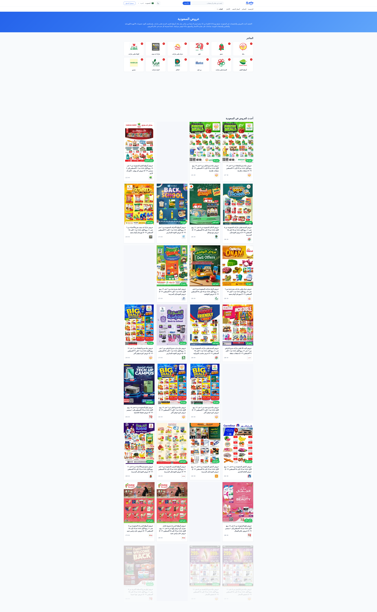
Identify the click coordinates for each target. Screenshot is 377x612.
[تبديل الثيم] (158, 3)
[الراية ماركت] (216, 298)
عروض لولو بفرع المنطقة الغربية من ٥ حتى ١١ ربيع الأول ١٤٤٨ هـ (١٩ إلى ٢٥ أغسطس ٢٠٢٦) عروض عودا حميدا (140, 590)
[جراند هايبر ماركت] (249, 298)
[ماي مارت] (183, 357)
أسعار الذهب (236, 9)
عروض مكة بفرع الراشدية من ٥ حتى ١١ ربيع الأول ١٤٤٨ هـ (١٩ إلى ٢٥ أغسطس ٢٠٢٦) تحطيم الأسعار (206, 590)
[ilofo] (249, 3)
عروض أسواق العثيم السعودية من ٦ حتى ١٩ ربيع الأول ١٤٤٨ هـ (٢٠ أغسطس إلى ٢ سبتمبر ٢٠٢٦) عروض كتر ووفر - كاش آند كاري (139, 169)
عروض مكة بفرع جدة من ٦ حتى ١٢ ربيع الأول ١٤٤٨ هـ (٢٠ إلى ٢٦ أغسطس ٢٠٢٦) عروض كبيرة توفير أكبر (205, 410)
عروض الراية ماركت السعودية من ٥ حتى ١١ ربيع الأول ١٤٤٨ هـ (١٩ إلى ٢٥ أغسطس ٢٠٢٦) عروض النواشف (205, 291)
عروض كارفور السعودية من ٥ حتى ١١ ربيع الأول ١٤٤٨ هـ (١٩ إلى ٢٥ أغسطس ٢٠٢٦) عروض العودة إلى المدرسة (205, 469)
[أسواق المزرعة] (183, 537)
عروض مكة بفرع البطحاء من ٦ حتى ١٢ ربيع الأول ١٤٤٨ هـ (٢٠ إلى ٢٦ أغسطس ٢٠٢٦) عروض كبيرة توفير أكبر (140, 350)
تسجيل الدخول (129, 3)
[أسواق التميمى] (183, 476)
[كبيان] (183, 298)
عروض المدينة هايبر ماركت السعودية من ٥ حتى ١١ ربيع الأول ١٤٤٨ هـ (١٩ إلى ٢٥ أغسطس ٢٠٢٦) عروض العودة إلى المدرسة (238, 231)
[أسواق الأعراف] (183, 237)
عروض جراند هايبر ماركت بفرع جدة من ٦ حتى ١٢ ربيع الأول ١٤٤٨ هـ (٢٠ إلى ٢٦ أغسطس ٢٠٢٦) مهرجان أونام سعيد (238, 291)
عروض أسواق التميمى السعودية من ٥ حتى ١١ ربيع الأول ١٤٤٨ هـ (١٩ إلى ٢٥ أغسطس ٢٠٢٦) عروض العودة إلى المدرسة (172, 469)
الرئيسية (250, 9)
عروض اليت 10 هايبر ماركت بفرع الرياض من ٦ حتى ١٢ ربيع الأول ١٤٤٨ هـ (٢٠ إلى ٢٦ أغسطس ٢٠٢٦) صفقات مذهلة (238, 350)
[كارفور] (249, 476)
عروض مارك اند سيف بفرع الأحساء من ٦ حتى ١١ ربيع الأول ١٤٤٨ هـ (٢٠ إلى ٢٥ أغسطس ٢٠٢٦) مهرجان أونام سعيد (139, 230)
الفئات (221, 9)
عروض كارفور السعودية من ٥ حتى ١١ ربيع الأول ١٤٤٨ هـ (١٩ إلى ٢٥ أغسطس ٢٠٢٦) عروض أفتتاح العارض (238, 469)
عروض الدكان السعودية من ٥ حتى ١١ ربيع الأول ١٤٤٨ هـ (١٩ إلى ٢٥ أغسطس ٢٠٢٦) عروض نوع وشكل (205, 230)
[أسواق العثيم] (150, 177)
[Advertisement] (188, 95)
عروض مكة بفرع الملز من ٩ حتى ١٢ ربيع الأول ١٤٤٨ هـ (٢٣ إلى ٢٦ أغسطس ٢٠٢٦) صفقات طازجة (205, 168)
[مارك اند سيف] (150, 237)
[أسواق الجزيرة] (216, 476)
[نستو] (150, 476)
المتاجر (244, 9)
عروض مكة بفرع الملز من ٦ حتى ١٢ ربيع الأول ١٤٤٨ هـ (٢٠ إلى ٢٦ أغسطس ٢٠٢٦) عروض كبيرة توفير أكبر (172, 410)
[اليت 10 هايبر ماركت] (249, 357)
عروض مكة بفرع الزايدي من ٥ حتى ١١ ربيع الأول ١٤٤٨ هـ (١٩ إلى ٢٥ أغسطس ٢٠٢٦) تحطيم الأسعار (239, 590)
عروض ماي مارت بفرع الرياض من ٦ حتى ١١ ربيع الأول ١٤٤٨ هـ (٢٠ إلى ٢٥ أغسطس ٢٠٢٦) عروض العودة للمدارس (172, 350)
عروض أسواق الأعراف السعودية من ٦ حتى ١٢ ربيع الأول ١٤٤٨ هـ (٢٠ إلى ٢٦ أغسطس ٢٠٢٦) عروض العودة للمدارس (172, 230)
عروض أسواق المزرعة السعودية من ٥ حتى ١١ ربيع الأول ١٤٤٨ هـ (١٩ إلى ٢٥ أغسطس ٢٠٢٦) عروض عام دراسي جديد (140, 528)
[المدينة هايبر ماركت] (249, 239)
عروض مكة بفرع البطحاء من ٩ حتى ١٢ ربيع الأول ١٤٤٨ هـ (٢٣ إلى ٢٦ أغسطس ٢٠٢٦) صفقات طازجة (239, 168)
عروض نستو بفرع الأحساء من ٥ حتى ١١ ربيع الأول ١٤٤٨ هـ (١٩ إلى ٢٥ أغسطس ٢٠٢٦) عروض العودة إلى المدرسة (140, 469)
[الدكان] (216, 237)
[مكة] (249, 175)
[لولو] (150, 417)
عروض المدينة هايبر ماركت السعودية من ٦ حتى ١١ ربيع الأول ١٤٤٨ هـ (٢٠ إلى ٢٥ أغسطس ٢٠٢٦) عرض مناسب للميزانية (205, 350)
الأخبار (228, 9)
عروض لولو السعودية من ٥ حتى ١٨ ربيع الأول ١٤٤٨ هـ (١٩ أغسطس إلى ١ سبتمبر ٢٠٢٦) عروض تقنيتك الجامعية (140, 410)
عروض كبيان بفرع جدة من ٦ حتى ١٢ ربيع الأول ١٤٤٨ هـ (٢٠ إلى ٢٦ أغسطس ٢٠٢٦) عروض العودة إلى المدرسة (172, 291)
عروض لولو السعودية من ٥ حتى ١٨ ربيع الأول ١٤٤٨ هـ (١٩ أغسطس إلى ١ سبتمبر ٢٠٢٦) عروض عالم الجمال (238, 528)
